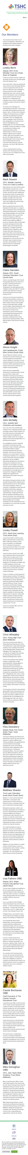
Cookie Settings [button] (6, 1151)
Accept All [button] (14, 1151)
